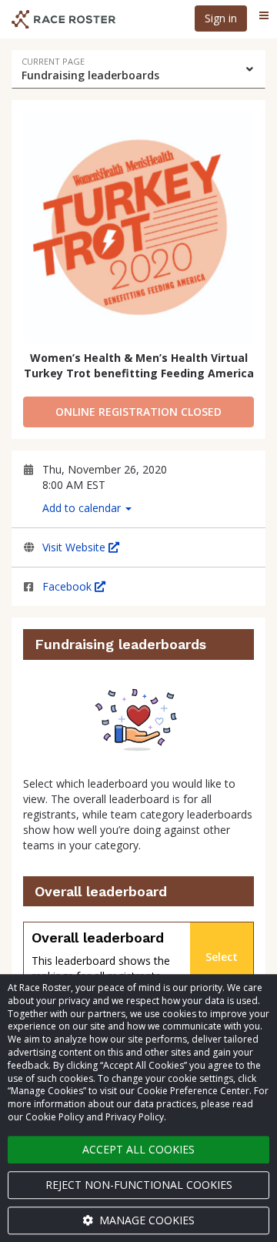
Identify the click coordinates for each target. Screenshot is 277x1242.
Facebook (68, 586)
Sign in (221, 18)
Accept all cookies (138, 1149)
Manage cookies (145, 1220)
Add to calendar (83, 507)
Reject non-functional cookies (138, 1184)
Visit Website (75, 547)
